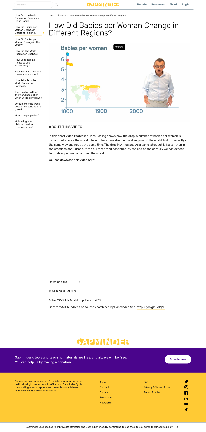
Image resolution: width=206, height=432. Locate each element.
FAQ (146, 382)
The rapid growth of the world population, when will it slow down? (28, 95)
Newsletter (106, 402)
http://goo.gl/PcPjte (151, 307)
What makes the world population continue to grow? (28, 106)
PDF (78, 282)
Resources (158, 4)
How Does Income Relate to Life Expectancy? (25, 62)
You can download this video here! (72, 160)
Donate (142, 4)
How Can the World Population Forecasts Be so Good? (27, 18)
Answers (62, 15)
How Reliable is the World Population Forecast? (25, 83)
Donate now (178, 359)
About (173, 4)
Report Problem (152, 392)
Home (51, 15)
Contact (104, 387)
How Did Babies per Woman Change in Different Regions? (26, 30)
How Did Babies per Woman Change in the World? (27, 42)
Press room (106, 397)
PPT (71, 282)
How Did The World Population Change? (26, 52)
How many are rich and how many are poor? (28, 73)
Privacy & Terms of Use (157, 387)
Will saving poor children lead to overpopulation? (24, 124)
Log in (186, 4)
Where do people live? (27, 115)
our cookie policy (163, 427)
